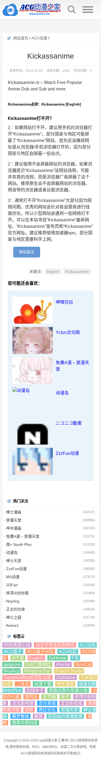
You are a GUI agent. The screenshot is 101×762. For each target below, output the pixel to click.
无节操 (49, 697)
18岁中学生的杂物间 (55, 645)
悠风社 (31, 697)
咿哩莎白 (64, 302)
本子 (65, 697)
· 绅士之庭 (12, 617)
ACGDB (87, 645)
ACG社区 (68, 651)
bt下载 (18, 658)
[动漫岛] (32, 390)
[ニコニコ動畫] (32, 438)
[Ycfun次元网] (32, 347)
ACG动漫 (39, 38)
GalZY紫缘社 (38, 664)
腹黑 (38, 716)
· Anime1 (11, 625)
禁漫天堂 (69, 709)
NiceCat (83, 664)
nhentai (63, 664)
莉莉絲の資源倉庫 (65, 716)
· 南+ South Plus (18, 544)
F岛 (75, 658)
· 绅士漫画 (12, 512)
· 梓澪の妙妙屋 (16, 593)
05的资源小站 (17, 645)
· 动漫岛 (11, 552)
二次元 (22, 684)
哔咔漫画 (65, 684)
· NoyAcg (11, 601)
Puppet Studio (69, 671)
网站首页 (20, 38)
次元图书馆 (22, 703)
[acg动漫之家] (32, 9)
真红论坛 (47, 709)
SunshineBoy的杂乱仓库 (27, 677)
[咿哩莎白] (32, 317)
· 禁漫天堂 (12, 520)
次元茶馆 (47, 703)
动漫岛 (62, 393)
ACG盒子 (13, 651)
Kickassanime (77, 271)
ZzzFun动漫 (67, 453)
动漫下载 (42, 684)
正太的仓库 (71, 703)
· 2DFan (11, 585)
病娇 (29, 709)
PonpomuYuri (37, 671)
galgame (12, 664)
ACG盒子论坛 (40, 651)
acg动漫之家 (48, 740)
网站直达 (26, 252)
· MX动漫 (11, 577)
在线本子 (35, 690)
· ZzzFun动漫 (15, 569)
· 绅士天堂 (12, 560)
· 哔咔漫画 (12, 528)
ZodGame (65, 677)
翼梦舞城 (20, 716)
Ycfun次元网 (68, 332)
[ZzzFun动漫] (32, 468)
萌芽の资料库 (25, 722)
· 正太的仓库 (14, 609)
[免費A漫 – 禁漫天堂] (32, 377)
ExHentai (58, 658)
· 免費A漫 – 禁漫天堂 (21, 536)
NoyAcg (11, 671)
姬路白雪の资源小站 (68, 690)
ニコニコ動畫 (69, 423)
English (53, 271)
